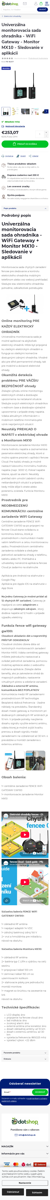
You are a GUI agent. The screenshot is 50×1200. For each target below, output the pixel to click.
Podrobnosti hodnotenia (38, 58)
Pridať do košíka (27, 144)
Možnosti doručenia (15, 126)
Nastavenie (25, 1183)
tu (43, 1177)
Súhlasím (37, 1192)
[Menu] (46, 3)
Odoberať (40, 1092)
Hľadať (42, 9)
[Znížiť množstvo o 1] (46, 136)
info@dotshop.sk (27, 1135)
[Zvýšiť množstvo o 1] (46, 132)
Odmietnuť (13, 1192)
